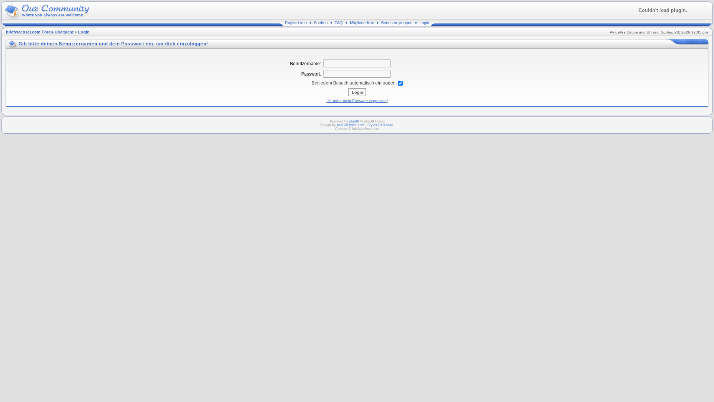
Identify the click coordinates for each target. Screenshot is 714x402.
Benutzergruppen (396, 22)
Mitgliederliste (362, 22)
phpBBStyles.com (350, 125)
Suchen (321, 22)
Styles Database (380, 125)
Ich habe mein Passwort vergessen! (357, 101)
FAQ (339, 22)
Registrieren (296, 22)
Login (424, 22)
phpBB (354, 121)
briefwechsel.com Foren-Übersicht (40, 32)
